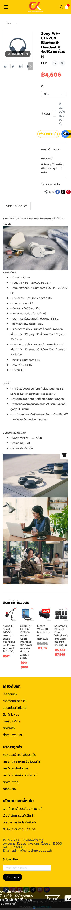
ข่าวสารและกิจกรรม (15, 701)
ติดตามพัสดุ (11, 782)
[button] (61, 7)
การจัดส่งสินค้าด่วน (15, 768)
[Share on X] (63, 192)
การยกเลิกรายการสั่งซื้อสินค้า (21, 761)
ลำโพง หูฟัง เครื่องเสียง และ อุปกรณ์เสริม (52, 168)
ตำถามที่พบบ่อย (13, 735)
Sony (56, 150)
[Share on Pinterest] (68, 192)
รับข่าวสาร (12, 877)
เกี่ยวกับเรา (10, 694)
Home (9, 23)
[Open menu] (5, 7)
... (16, 23)
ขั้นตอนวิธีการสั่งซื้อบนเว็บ (19, 755)
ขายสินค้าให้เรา (12, 721)
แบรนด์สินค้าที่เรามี (15, 707)
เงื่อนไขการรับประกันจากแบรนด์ (22, 809)
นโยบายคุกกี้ (9, 903)
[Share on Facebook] (57, 192)
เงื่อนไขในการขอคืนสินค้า (18, 815)
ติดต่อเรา (9, 728)
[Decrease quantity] (54, 113)
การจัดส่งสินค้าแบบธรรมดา (20, 775)
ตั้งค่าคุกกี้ (53, 898)
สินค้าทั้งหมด (11, 714)
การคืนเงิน (9, 789)
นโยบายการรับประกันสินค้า (19, 822)
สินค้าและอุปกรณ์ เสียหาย (19, 829)
